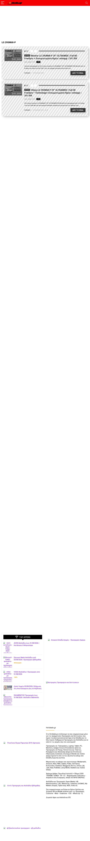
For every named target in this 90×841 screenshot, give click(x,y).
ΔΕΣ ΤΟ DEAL (78, 73)
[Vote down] (31, 51)
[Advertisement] (45, 22)
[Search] (86, 3)
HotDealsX (27, 73)
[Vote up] (35, 51)
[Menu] (2, 3)
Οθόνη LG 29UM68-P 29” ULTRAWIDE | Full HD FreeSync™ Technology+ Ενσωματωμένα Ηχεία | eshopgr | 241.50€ (52, 93)
